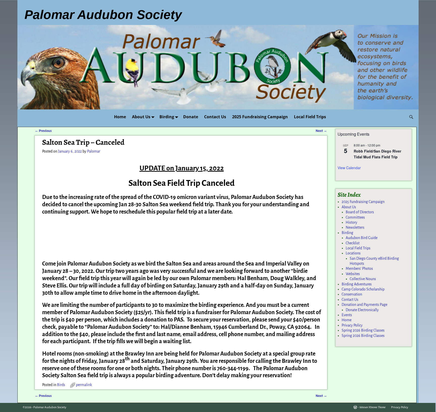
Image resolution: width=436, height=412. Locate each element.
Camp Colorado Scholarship (363, 289)
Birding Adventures (357, 284)
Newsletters (355, 227)
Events (347, 315)
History (351, 222)
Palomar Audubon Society (49, 407)
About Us (141, 117)
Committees (355, 217)
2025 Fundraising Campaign (260, 117)
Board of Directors (360, 212)
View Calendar (349, 167)
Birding (166, 117)
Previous (43, 131)
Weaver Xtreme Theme (372, 407)
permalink (84, 385)
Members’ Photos (359, 269)
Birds (61, 385)
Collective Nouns (363, 279)
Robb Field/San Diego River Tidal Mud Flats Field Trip (377, 154)
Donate (190, 117)
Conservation (352, 294)
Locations (353, 253)
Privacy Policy (352, 325)
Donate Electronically (362, 310)
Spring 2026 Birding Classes (363, 330)
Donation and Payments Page (364, 305)
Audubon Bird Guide (361, 238)
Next (321, 131)
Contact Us (215, 117)
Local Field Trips (310, 117)
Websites (353, 274)
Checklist (353, 243)
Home (120, 117)
